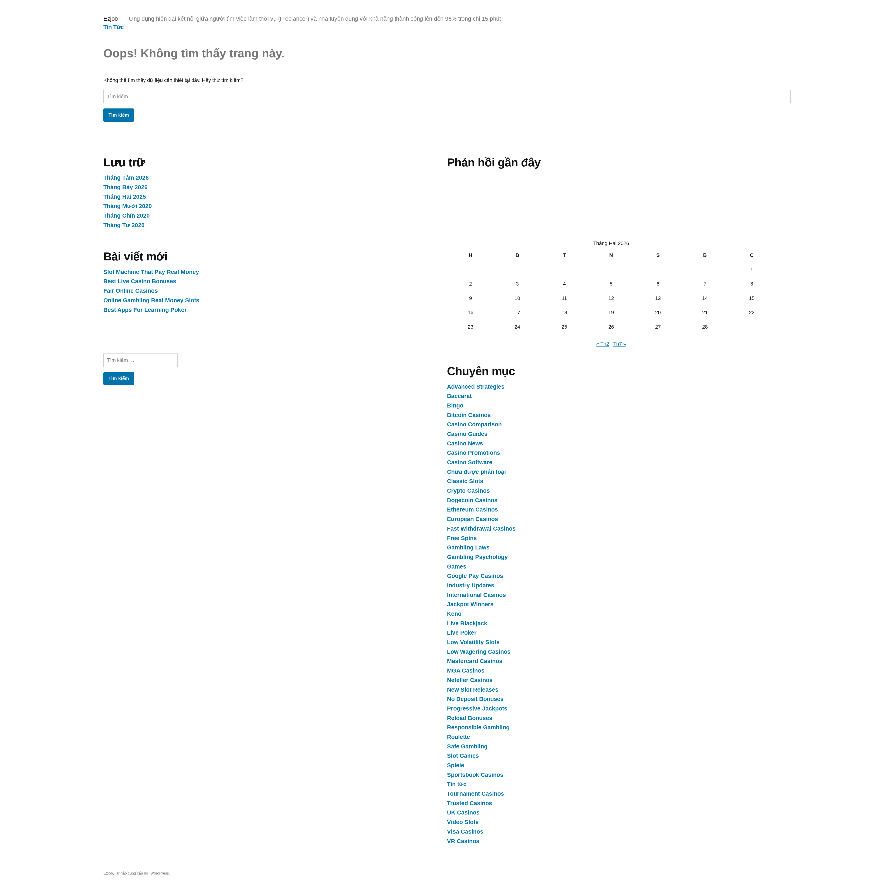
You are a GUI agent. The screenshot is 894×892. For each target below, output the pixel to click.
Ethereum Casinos (472, 509)
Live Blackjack (467, 623)
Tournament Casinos (475, 794)
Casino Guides (467, 434)
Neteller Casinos (470, 680)
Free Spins (462, 538)
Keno (454, 614)
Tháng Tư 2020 (124, 225)
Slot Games (463, 756)
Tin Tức (113, 27)
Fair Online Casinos (130, 291)
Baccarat (459, 396)
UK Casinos (463, 812)
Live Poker (462, 632)
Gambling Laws (468, 547)
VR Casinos (463, 841)
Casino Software (469, 462)
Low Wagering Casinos (479, 652)
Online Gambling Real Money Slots (151, 300)
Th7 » (619, 344)
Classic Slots (465, 481)
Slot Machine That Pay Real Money (151, 272)
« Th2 (602, 344)
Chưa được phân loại (476, 472)
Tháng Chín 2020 (126, 215)
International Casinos (476, 595)
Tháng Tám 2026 (126, 178)
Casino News (465, 443)
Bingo (455, 405)
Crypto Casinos (468, 491)
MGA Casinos (465, 670)
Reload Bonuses (469, 718)
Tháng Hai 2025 (124, 197)
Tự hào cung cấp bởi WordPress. (142, 873)
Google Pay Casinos (475, 576)
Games (456, 566)
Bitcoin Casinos (469, 415)
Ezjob (110, 19)
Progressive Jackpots (477, 708)
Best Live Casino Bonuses (139, 281)
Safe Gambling (467, 746)
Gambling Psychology (477, 557)
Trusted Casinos (469, 803)
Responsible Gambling (478, 727)
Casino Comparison (474, 424)
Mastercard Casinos (474, 661)
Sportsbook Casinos (475, 775)
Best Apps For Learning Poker (145, 310)
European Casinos (472, 519)
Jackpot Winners (470, 604)
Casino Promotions (473, 453)
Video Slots (463, 822)
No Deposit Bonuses (475, 699)
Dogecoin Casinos (472, 500)
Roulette (458, 737)
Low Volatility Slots (473, 642)
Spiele (455, 765)
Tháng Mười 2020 (127, 206)
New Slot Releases (472, 690)
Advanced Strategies (476, 387)
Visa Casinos (465, 831)
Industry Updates (470, 585)
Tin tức (457, 784)
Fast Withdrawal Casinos (481, 528)
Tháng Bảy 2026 (125, 187)
